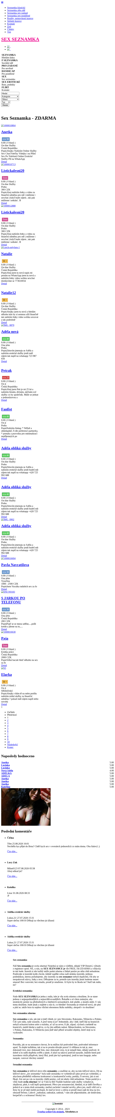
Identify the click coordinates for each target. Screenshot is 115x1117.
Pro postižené (8, 72)
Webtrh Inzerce (14, 21)
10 (8, 742)
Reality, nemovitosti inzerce (20, 18)
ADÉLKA (6, 773)
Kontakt (11, 24)
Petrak (6, 370)
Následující (12, 744)
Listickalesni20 (12, 171)
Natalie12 (8, 293)
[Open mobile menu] (2, 2)
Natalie (6, 254)
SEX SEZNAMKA (20, 39)
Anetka (6, 132)
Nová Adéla (7, 770)
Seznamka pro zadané (17, 13)
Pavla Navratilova (15, 565)
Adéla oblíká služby (16, 448)
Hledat (5, 105)
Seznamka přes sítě (16, 10)
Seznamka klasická (16, 7)
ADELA (5, 776)
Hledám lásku (9, 56)
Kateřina (5, 786)
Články (10, 29)
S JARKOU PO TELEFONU (13, 600)
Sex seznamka (8, 77)
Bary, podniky (11, 83)
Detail (4, 161)
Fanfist (6, 409)
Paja (4, 638)
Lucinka (5, 765)
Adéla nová (9, 331)
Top (9, 32)
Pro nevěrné (10, 67)
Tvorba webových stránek (50, 1111)
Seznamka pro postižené (18, 15)
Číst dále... (12, 851)
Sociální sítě (10, 61)
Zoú (9, 26)
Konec (10, 747)
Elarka (6, 674)
